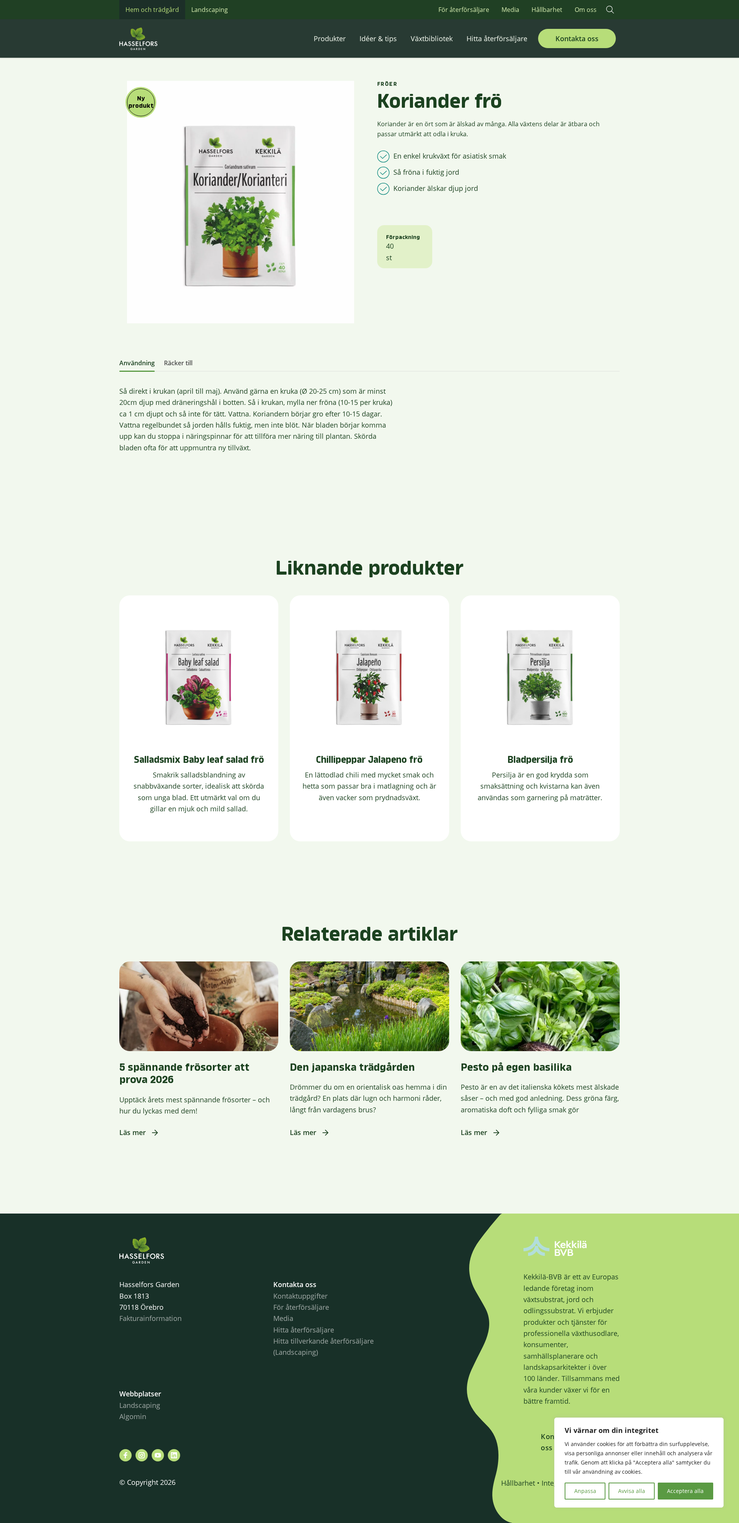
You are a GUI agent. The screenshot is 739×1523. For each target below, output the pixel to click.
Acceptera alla (685, 1491)
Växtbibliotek (432, 38)
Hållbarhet (547, 9)
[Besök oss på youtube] (158, 1455)
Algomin (132, 1416)
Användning (137, 363)
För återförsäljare (463, 9)
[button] (610, 9)
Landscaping (209, 9)
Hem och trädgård (152, 9)
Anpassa (585, 1491)
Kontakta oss (577, 38)
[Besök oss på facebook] (125, 1455)
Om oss (586, 9)
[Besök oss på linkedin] (174, 1455)
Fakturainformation (150, 1318)
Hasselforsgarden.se (150, 38)
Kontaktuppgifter (300, 1296)
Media (510, 9)
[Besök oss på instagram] (141, 1455)
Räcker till (178, 363)
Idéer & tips (378, 38)
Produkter (330, 38)
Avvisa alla (631, 1491)
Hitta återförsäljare (496, 38)
